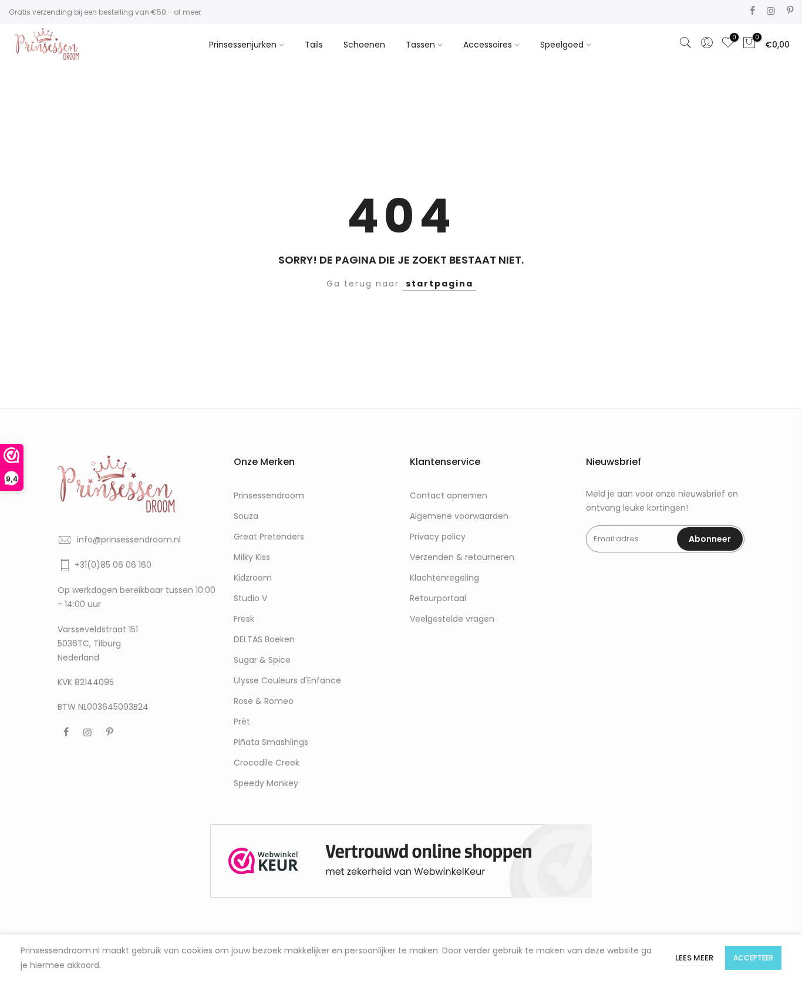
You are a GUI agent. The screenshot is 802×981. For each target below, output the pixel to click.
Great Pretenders (269, 536)
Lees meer (694, 957)
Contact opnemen (448, 495)
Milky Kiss (252, 557)
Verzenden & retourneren (462, 557)
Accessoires (487, 44)
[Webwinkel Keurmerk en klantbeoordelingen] (401, 861)
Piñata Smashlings (271, 742)
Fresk (244, 619)
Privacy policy (438, 536)
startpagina (439, 283)
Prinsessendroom (269, 495)
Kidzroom (253, 578)
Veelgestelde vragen (452, 619)
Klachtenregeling (444, 578)
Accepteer (753, 958)
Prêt (242, 721)
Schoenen (364, 44)
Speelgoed (562, 44)
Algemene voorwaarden (459, 516)
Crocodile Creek (266, 762)
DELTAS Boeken (264, 639)
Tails (314, 44)
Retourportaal (438, 598)
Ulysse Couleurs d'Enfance (287, 680)
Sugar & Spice (262, 660)
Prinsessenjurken (243, 44)
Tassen (420, 44)
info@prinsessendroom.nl (129, 539)
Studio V (250, 598)
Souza (246, 516)
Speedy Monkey (266, 783)
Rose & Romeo (264, 701)
